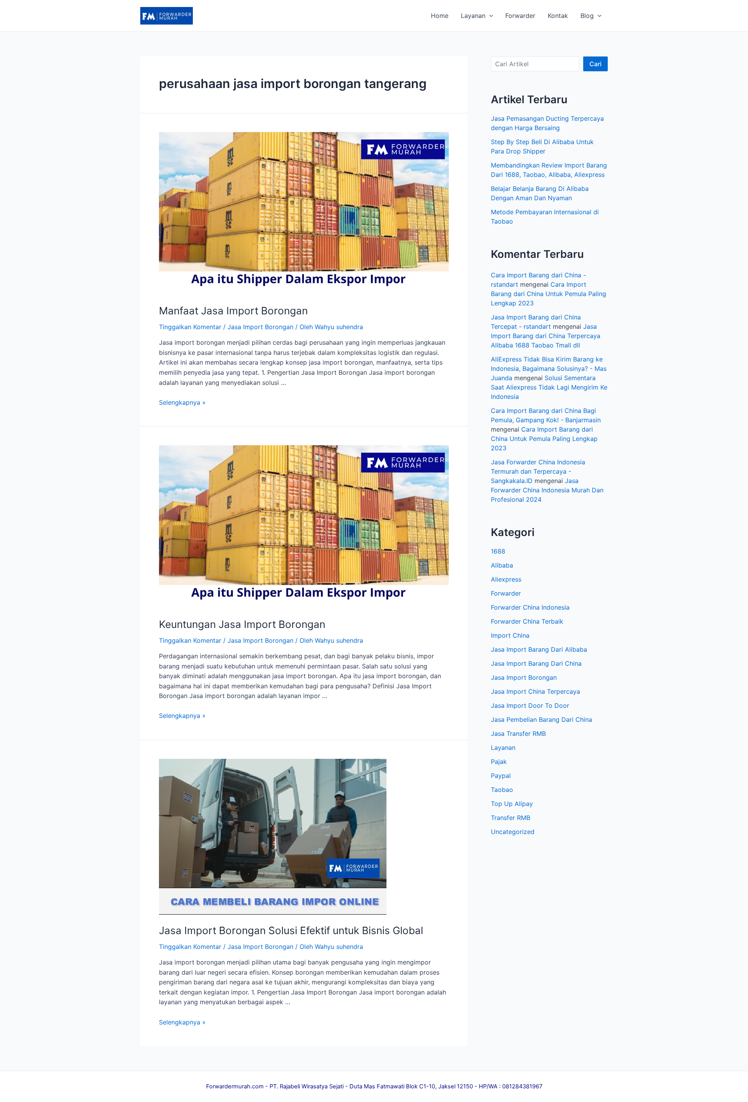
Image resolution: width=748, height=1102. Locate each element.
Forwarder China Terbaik (527, 621)
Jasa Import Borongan (260, 327)
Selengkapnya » (182, 402)
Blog (587, 15)
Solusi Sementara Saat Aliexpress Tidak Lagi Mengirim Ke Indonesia (549, 387)
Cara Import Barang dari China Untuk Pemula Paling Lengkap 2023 (548, 293)
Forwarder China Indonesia (530, 607)
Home (439, 15)
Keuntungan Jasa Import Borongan (242, 624)
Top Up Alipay (512, 804)
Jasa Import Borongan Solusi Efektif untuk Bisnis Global (291, 930)
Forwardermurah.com (235, 1086)
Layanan (473, 15)
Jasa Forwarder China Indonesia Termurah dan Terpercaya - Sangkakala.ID (538, 471)
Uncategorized (513, 832)
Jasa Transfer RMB (518, 733)
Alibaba (502, 565)
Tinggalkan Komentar (190, 327)
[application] (489, 15)
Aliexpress (506, 579)
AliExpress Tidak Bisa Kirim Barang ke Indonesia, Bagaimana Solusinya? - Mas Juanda (549, 368)
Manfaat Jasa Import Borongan (233, 311)
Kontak (558, 15)
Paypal (501, 775)
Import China (510, 635)
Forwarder (520, 15)
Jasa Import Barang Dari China (536, 663)
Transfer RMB (510, 818)
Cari (595, 64)
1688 (498, 551)
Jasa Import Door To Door (530, 705)
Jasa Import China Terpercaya (535, 691)
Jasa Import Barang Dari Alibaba (539, 649)
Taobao (502, 789)
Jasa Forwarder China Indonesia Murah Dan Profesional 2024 (547, 490)
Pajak (499, 761)
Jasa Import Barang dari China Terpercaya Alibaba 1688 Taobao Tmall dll (545, 336)
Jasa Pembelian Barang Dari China (541, 719)
